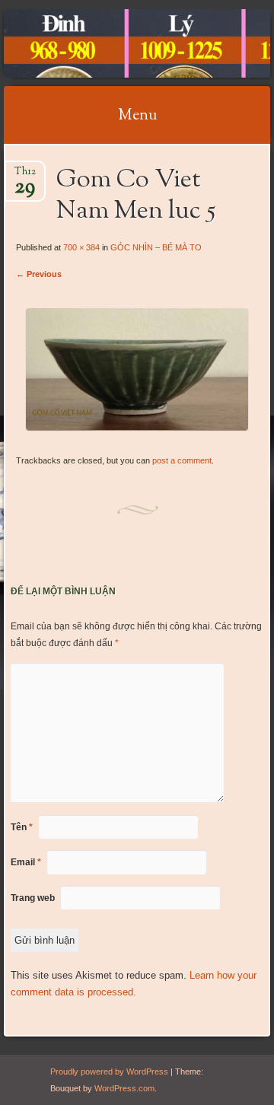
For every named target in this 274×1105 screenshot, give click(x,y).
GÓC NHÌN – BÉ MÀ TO (156, 247)
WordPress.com (124, 1088)
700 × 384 (81, 247)
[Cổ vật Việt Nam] (113, 43)
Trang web (33, 898)
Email (26, 862)
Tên (22, 827)
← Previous (39, 274)
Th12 (25, 176)
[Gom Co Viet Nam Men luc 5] (136, 426)
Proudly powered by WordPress (109, 1071)
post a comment (182, 460)
